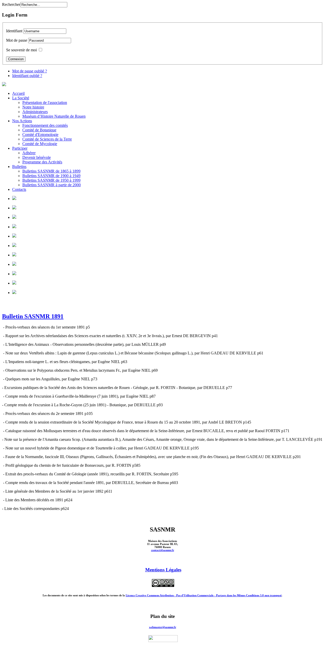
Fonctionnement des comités (45, 125)
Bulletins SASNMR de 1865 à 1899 (51, 171)
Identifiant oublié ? (27, 75)
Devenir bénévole (36, 157)
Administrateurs (35, 112)
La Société (20, 98)
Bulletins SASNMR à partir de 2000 (51, 185)
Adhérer (29, 153)
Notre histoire (33, 107)
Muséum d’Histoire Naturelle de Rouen (54, 116)
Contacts (19, 189)
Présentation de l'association (44, 102)
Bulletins (19, 166)
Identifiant (14, 31)
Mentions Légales (163, 569)
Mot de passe (16, 40)
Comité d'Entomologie (40, 134)
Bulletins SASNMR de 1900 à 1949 (51, 176)
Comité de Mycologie (39, 144)
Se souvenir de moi (21, 50)
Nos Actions (22, 121)
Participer (19, 148)
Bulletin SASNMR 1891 (32, 316)
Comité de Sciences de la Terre (47, 139)
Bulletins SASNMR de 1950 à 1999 (51, 180)
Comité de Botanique (39, 130)
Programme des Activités (42, 162)
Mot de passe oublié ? (29, 71)
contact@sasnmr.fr (162, 550)
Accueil (18, 93)
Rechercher (11, 4)
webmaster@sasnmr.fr (162, 627)
